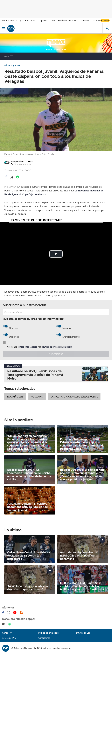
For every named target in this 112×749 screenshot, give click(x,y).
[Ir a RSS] (22, 612)
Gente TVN (7, 633)
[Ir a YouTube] (15, 612)
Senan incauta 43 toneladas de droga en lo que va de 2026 (27, 588)
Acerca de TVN (9, 638)
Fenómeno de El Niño (68, 20)
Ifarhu (52, 20)
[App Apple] (4, 624)
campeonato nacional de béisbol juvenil (74, 396)
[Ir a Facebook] (3, 612)
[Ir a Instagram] (9, 612)
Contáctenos (44, 638)
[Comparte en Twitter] (12, 177)
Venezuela (86, 20)
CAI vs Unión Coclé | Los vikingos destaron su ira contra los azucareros (28, 555)
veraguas (37, 396)
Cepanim (43, 20)
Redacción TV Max (22, 161)
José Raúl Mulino (28, 20)
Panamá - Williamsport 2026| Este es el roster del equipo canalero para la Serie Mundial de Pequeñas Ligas (82, 443)
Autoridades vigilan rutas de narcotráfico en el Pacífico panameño (78, 555)
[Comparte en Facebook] (6, 177)
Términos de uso (82, 633)
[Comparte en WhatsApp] (17, 177)
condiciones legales (27, 347)
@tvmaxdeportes (22, 164)
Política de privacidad (48, 633)
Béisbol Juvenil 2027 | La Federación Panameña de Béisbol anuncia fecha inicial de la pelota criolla (29, 474)
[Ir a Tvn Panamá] (55, 28)
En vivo (106, 20)
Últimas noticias (10, 20)
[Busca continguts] (107, 28)
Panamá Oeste (15, 396)
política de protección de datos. (57, 347)
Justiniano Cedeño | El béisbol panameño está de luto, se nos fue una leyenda (27, 507)
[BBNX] (5, 648)
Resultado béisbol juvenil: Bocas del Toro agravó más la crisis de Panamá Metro (35, 374)
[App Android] (10, 624)
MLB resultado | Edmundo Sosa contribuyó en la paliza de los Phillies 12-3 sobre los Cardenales (82, 586)
